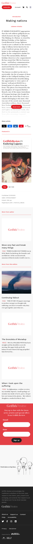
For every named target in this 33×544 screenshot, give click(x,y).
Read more (16, 107)
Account (18, 7)
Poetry (4, 389)
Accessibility (12, 517)
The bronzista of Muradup (14, 339)
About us (5, 514)
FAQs (3, 517)
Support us (14, 514)
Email (5, 420)
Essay (3, 251)
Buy (4, 187)
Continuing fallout (10, 298)
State (5, 430)
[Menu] (30, 7)
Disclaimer (12, 528)
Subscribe (6, 7)
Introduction (16, 16)
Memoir (4, 342)
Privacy (4, 528)
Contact (23, 514)
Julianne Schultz (16, 26)
